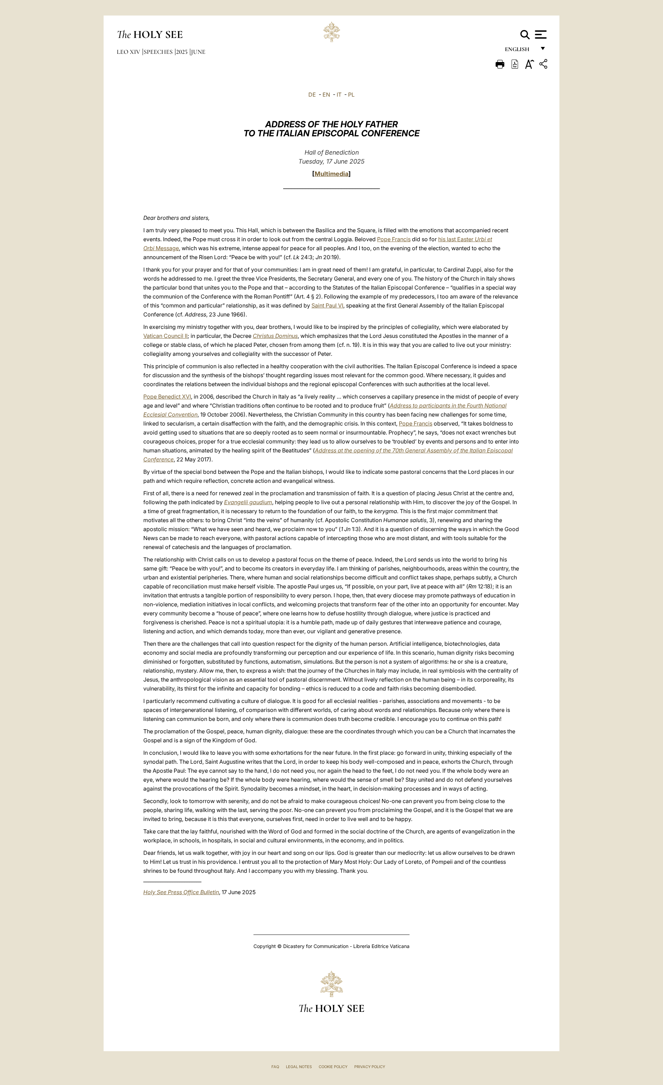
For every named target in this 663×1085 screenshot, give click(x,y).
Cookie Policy (333, 1066)
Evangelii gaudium (248, 502)
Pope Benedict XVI (167, 396)
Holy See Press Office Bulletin (181, 892)
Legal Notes (299, 1066)
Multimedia (331, 173)
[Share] (544, 65)
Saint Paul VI (327, 305)
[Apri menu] (540, 34)
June (198, 52)
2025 (182, 52)
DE (312, 94)
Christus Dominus (275, 335)
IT (339, 94)
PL (351, 94)
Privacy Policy (369, 1066)
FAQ (275, 1066)
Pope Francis (394, 239)
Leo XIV (129, 52)
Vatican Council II (165, 335)
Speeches (159, 52)
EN (326, 94)
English (520, 51)
